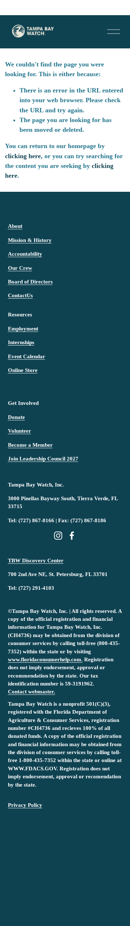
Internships (21, 342)
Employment (23, 329)
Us (30, 295)
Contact (17, 295)
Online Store (23, 370)
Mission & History (30, 240)
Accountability (25, 254)
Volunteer (19, 431)
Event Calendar (26, 356)
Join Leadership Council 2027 (43, 459)
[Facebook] (72, 535)
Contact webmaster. (31, 691)
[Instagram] (58, 535)
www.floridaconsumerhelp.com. (45, 659)
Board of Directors (30, 282)
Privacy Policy (25, 805)
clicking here (23, 156)
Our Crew (20, 268)
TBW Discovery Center (36, 560)
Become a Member (30, 445)
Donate (16, 417)
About (15, 226)
